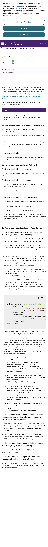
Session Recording (11, 48)
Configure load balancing (8, 72)
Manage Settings (24, 22)
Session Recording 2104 (28, 48)
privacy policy (20, 6)
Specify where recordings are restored (20, 265)
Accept (23, 28)
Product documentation (19, 43)
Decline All (24, 34)
